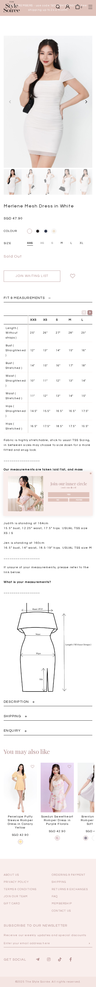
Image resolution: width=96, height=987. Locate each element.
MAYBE (79, 499)
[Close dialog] (91, 473)
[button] (82, 84)
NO (58, 499)
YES (69, 494)
